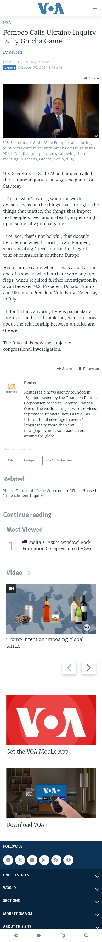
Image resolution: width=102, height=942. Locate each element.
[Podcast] (68, 860)
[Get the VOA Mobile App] (51, 720)
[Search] (86, 935)
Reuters (16, 52)
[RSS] (56, 860)
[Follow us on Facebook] (8, 860)
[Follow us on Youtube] (32, 860)
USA (7, 23)
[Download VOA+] (51, 793)
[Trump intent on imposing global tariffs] (51, 609)
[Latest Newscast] (16, 935)
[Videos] (39, 935)
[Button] (91, 78)
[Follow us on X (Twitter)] (20, 860)
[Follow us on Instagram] (44, 860)
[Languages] (63, 935)
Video (14, 573)
